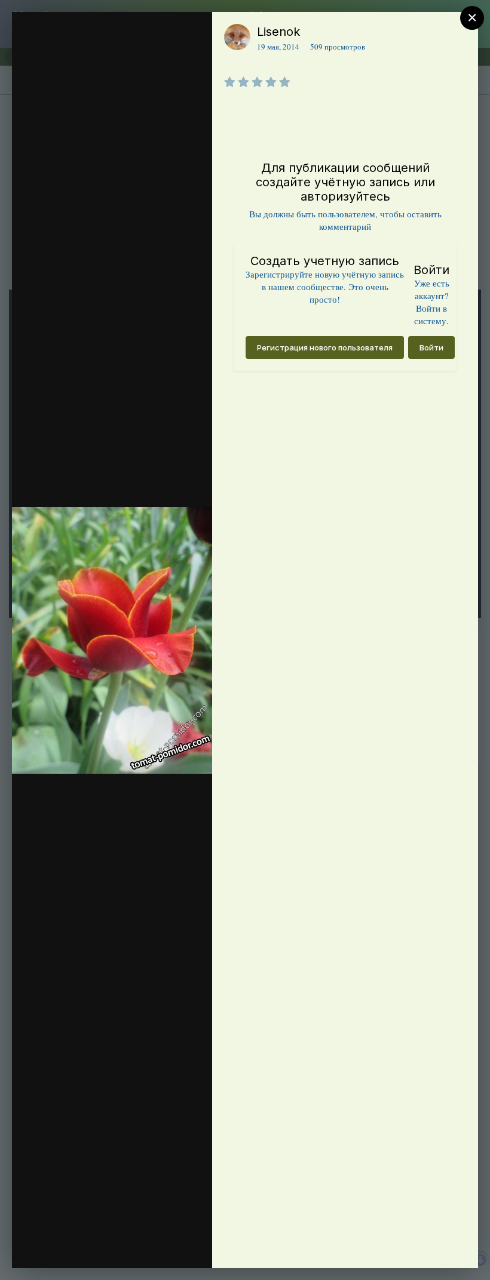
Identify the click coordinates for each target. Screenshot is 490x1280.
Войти (431, 347)
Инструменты (159, 1246)
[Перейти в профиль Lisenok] (237, 37)
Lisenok (278, 31)
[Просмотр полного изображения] (206, 34)
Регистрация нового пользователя (325, 347)
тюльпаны (43, 67)
